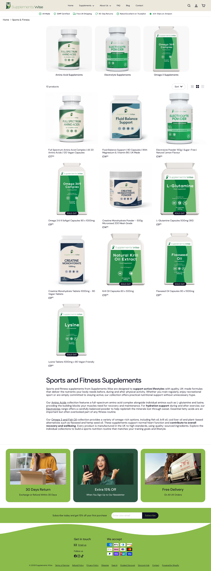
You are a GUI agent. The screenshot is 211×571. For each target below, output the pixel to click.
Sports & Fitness (21, 19)
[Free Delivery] (173, 469)
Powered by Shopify (170, 565)
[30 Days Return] (38, 469)
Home (70, 5)
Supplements (85, 5)
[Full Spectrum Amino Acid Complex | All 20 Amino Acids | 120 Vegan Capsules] (72, 126)
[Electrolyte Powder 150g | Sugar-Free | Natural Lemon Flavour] (179, 126)
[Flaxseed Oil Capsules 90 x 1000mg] (179, 267)
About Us (104, 5)
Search (114, 565)
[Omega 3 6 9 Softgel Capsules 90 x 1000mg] (72, 197)
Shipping (105, 565)
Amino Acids (58, 402)
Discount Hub (143, 565)
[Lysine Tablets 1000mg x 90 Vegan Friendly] (72, 337)
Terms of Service (62, 565)
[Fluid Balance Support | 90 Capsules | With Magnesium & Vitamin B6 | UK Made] (125, 126)
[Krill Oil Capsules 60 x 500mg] (125, 267)
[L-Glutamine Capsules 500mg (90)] (179, 197)
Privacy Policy (92, 565)
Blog (128, 5)
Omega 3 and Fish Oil (64, 419)
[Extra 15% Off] (105, 469)
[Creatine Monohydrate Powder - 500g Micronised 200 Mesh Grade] (125, 197)
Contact (139, 5)
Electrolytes (53, 409)
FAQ (118, 5)
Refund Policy (78, 565)
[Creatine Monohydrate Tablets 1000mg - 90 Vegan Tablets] (72, 267)
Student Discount (127, 565)
